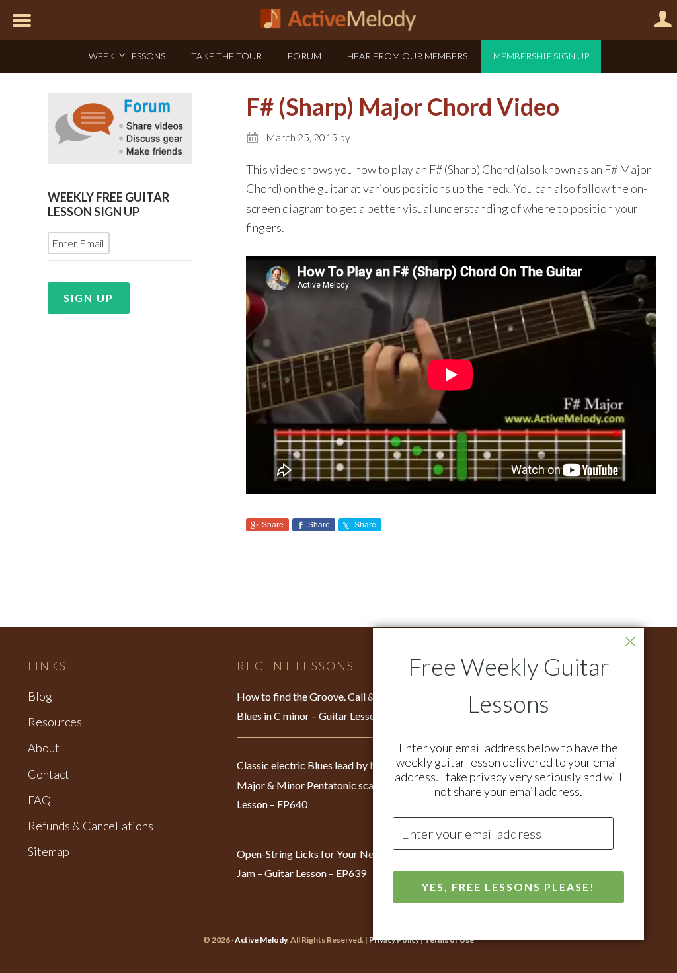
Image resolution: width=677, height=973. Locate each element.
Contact (48, 774)
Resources (55, 722)
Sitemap (48, 851)
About (44, 747)
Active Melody (261, 940)
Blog (40, 696)
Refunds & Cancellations (90, 825)
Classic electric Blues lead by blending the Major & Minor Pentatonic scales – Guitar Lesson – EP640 (331, 784)
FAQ (39, 800)
